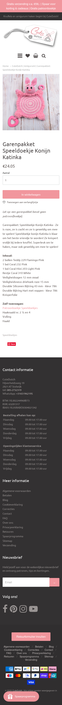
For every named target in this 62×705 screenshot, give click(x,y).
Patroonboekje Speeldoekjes (20, 307)
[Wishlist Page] (27, 55)
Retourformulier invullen (31, 637)
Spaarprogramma (13, 536)
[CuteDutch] (31, 37)
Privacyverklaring (13, 527)
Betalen (7, 495)
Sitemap (7, 540)
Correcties (9, 508)
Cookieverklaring (13, 504)
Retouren (8, 531)
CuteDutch (17, 690)
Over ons (8, 522)
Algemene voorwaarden (17, 490)
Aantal (6, 173)
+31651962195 (24, 393)
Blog (5, 499)
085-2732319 (14, 389)
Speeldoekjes (10, 334)
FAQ (5, 518)
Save (13, 344)
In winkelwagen (31, 194)
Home (6, 65)
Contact (7, 513)
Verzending (9, 545)
